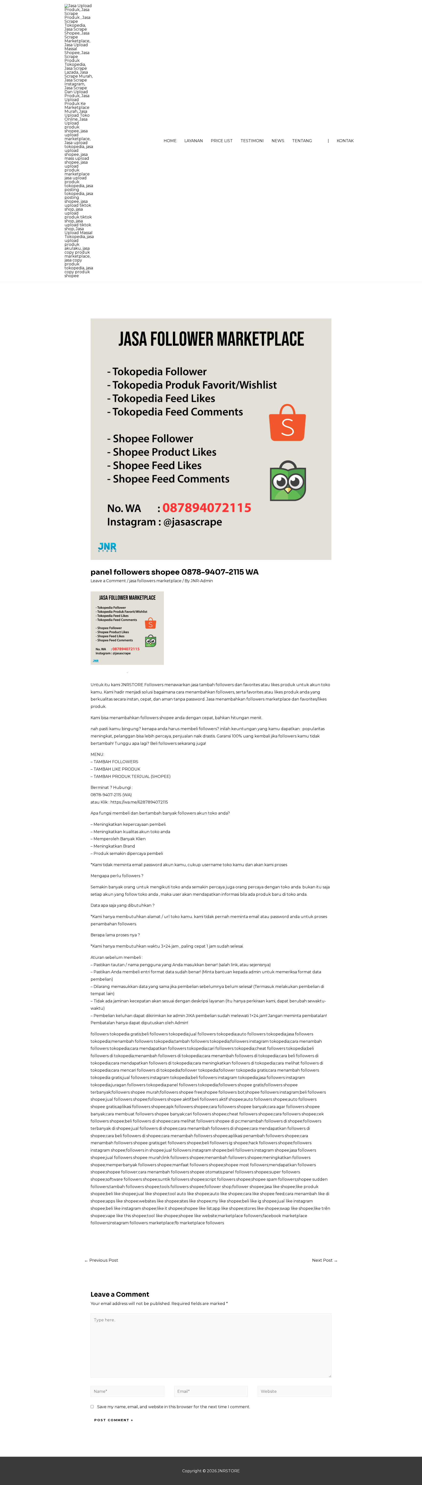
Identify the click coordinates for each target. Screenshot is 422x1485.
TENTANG (302, 140)
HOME (170, 140)
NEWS (278, 140)
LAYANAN (193, 140)
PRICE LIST (222, 140)
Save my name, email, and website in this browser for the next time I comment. (173, 1407)
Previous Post (101, 1260)
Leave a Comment (108, 580)
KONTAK (345, 140)
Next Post (325, 1260)
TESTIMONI (252, 140)
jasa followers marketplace (155, 580)
